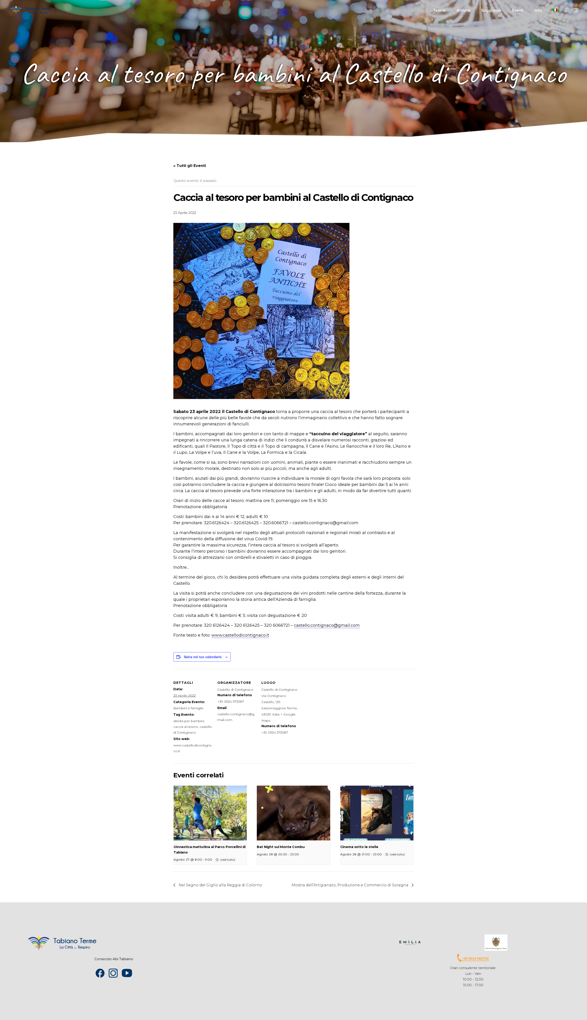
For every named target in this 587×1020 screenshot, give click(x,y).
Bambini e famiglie (188, 708)
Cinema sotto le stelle (359, 847)
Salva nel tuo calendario (203, 656)
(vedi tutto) (227, 859)
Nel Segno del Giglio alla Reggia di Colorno (220, 885)
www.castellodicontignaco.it (240, 635)
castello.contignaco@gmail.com (327, 625)
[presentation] (210, 813)
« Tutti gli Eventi (189, 166)
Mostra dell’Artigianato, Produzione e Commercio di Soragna (350, 885)
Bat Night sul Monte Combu (281, 847)
